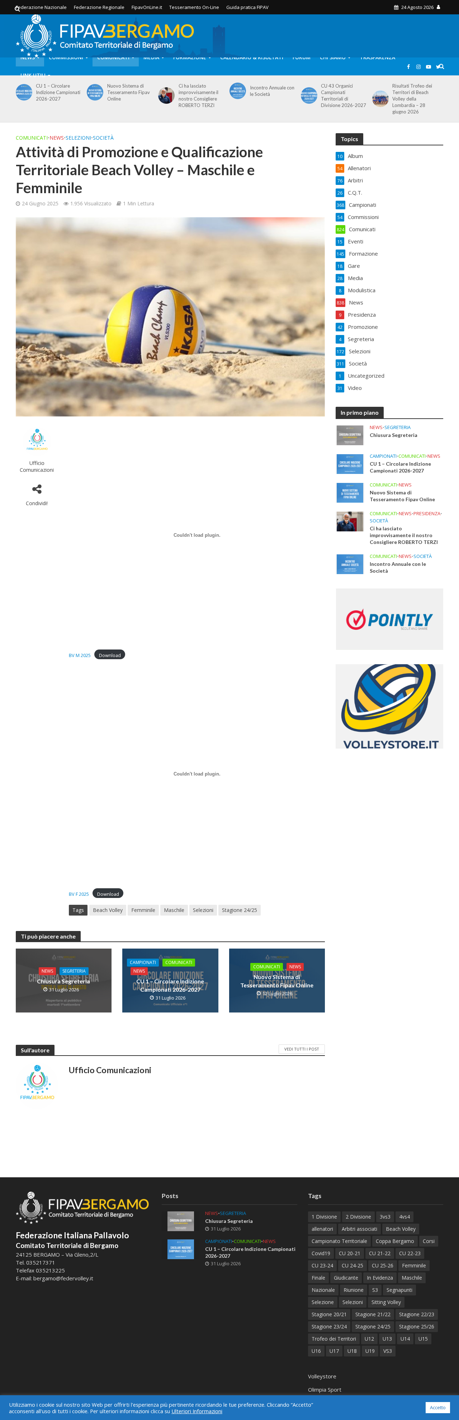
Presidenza (426, 514)
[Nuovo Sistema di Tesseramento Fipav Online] (94, 92)
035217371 (40, 1262)
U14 (405, 1338)
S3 (375, 1289)
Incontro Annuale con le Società (272, 91)
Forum (302, 57)
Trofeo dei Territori (334, 1338)
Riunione (354, 1289)
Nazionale (323, 1289)
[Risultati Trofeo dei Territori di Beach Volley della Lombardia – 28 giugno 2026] (379, 98)
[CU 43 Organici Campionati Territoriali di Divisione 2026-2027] (308, 95)
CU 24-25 (352, 1265)
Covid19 (321, 1253)
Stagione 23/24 (329, 1326)
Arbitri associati (359, 1228)
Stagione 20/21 (329, 1314)
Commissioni (66, 57)
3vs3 (385, 1216)
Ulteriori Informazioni (196, 1411)
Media (151, 57)
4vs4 (404, 1216)
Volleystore (322, 1376)
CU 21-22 (380, 1253)
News (27, 57)
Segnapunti (399, 1289)
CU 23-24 (322, 1265)
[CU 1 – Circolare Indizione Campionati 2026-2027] (23, 92)
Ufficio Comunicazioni (37, 466)
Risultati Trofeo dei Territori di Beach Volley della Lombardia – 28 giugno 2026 (412, 99)
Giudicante (346, 1277)
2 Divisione (358, 1216)
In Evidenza (380, 1277)
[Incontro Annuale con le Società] (236, 91)
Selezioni (78, 137)
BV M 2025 (80, 655)
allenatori (322, 1228)
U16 (316, 1350)
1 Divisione (324, 1216)
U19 (370, 1350)
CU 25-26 (382, 1265)
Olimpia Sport (324, 1389)
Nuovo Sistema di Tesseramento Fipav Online (128, 92)
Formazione (189, 57)
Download (110, 655)
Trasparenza (377, 57)
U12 (369, 1338)
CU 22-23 (410, 1253)
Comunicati (113, 57)
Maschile (174, 910)
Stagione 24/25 (239, 910)
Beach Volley (108, 910)
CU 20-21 (349, 1253)
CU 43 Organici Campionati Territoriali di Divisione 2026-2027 (343, 95)
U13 (387, 1338)
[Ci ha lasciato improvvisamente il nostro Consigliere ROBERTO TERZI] (165, 95)
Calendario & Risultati (251, 57)
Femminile (143, 910)
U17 (334, 1350)
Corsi (429, 1241)
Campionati (143, 962)
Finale (318, 1277)
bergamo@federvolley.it (63, 1278)
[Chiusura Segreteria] (350, 434)
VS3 (387, 1350)
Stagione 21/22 (373, 1314)
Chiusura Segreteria (63, 981)
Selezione (323, 1302)
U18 (352, 1350)
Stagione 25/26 (416, 1326)
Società (103, 137)
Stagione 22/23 (416, 1314)
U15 (423, 1338)
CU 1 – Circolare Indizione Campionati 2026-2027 (58, 92)
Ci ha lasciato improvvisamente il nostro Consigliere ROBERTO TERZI (198, 95)
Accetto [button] (438, 1407)
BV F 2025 (79, 894)
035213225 (49, 1270)
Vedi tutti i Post (301, 1049)
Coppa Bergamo (395, 1241)
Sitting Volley (386, 1302)
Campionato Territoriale (339, 1241)
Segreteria (74, 971)
